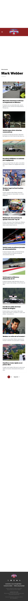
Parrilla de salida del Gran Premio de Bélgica (12, 307)
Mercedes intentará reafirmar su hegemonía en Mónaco (13, 101)
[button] (2, 32)
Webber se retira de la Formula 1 (14, 336)
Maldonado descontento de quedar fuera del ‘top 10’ (12, 218)
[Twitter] (8, 580)
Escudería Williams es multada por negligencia (13, 159)
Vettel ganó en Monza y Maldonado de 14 (11, 278)
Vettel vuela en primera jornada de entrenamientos (14, 248)
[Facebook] (11, 580)
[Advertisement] (14, 14)
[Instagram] (14, 580)
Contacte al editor (8, 585)
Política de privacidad (19, 585)
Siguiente (16, 376)
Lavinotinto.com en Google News (13, 583)
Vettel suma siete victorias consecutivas (12, 131)
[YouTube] (17, 580)
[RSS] (20, 580)
